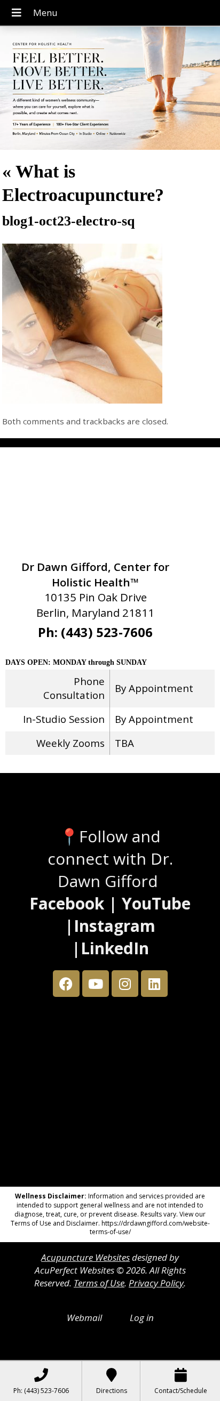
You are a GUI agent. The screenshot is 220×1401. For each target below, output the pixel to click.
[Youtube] (95, 983)
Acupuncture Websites (85, 1257)
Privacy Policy (156, 1283)
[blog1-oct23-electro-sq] (82, 400)
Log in (142, 1317)
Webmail (84, 1317)
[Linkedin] (154, 983)
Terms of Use (99, 1283)
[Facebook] (66, 983)
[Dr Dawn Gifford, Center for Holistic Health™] (110, 89)
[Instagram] (125, 983)
